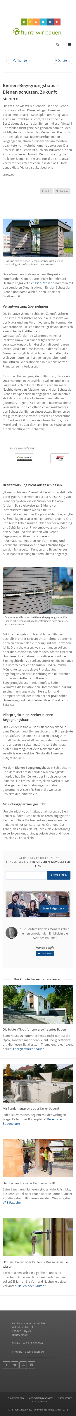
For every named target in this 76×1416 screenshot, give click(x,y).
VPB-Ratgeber (12, 1203)
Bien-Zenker (43, 283)
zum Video (46, 953)
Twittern (63, 191)
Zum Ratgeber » (54, 908)
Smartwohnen (16, 1398)
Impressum (41, 1401)
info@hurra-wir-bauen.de (28, 1351)
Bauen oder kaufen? (32, 1286)
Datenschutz (65, 1398)
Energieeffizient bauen (28, 1049)
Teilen (47, 191)
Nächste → (62, 60)
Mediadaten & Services (40, 1398)
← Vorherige (18, 60)
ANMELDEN (59, 875)
